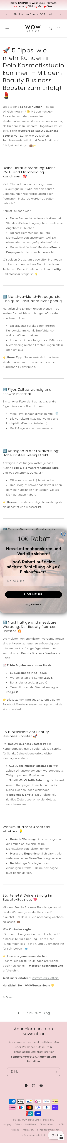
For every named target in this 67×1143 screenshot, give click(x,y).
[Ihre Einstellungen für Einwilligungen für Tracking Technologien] (61, 1137)
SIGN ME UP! (33, 594)
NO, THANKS (33, 604)
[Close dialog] (63, 534)
